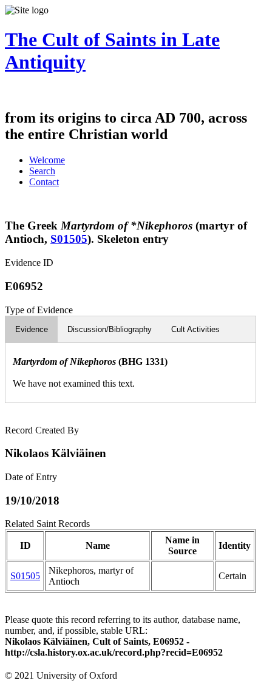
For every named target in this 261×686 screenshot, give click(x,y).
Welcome (47, 160)
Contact (44, 182)
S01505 (68, 239)
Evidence (31, 329)
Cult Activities (195, 329)
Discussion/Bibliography (109, 329)
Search (42, 171)
